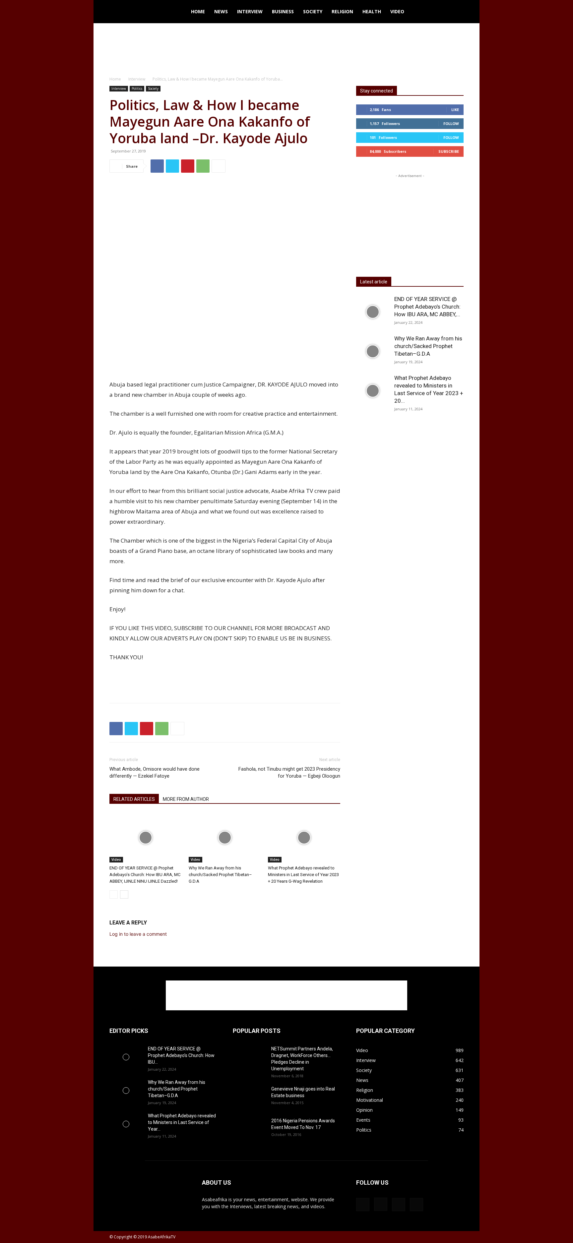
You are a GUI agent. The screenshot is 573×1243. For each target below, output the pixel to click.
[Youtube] (416, 1204)
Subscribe (448, 151)
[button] (456, 12)
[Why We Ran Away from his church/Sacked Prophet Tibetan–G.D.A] (225, 837)
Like (455, 109)
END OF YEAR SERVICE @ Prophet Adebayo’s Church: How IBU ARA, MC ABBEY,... (427, 307)
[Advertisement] (286, 46)
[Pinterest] (187, 166)
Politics (137, 88)
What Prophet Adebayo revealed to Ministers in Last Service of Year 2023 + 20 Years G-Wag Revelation (303, 874)
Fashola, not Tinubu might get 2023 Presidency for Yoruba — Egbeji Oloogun (289, 772)
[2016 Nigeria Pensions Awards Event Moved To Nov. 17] (246, 1129)
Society (312, 11)
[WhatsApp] (203, 166)
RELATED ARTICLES (134, 799)
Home (198, 11)
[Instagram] (380, 1204)
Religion (342, 11)
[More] (218, 166)
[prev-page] (113, 894)
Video (397, 11)
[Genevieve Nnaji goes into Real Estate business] (249, 1095)
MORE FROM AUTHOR (186, 799)
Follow (451, 123)
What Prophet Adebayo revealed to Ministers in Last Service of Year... (182, 1122)
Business (283, 11)
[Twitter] (172, 166)
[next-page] (124, 894)
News (221, 11)
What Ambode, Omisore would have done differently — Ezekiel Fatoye (154, 772)
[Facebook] (157, 166)
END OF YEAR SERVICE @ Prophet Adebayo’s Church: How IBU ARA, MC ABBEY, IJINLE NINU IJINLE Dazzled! (144, 874)
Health (371, 11)
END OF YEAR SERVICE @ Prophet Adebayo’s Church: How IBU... (181, 1055)
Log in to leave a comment (138, 934)
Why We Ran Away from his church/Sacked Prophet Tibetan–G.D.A (220, 874)
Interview (250, 11)
